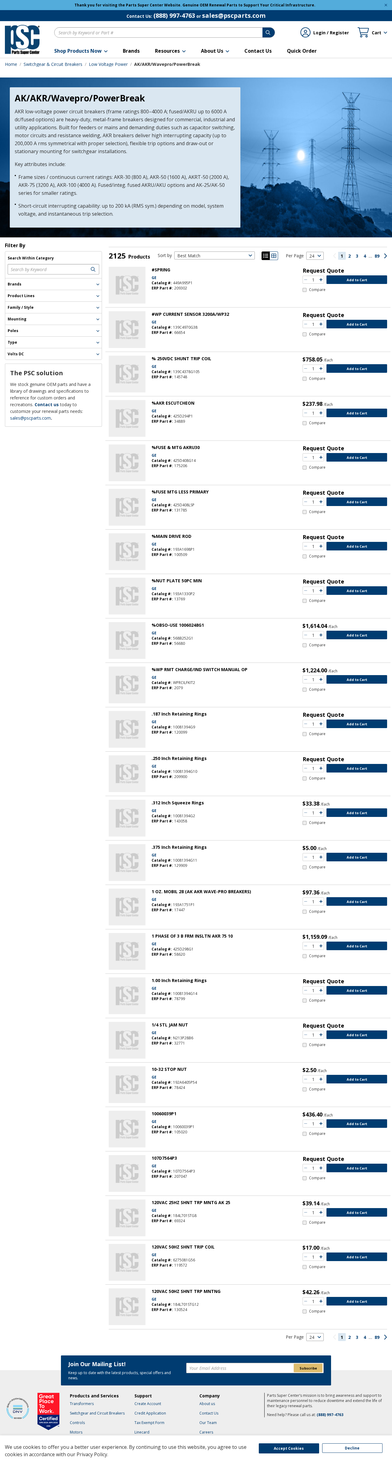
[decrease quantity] (305, 279)
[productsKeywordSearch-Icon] (94, 269)
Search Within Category (31, 258)
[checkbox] (314, 290)
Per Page (295, 256)
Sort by (165, 255)
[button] (80, 50)
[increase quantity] (321, 279)
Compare (317, 290)
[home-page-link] (22, 39)
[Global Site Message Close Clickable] (386, 5)
